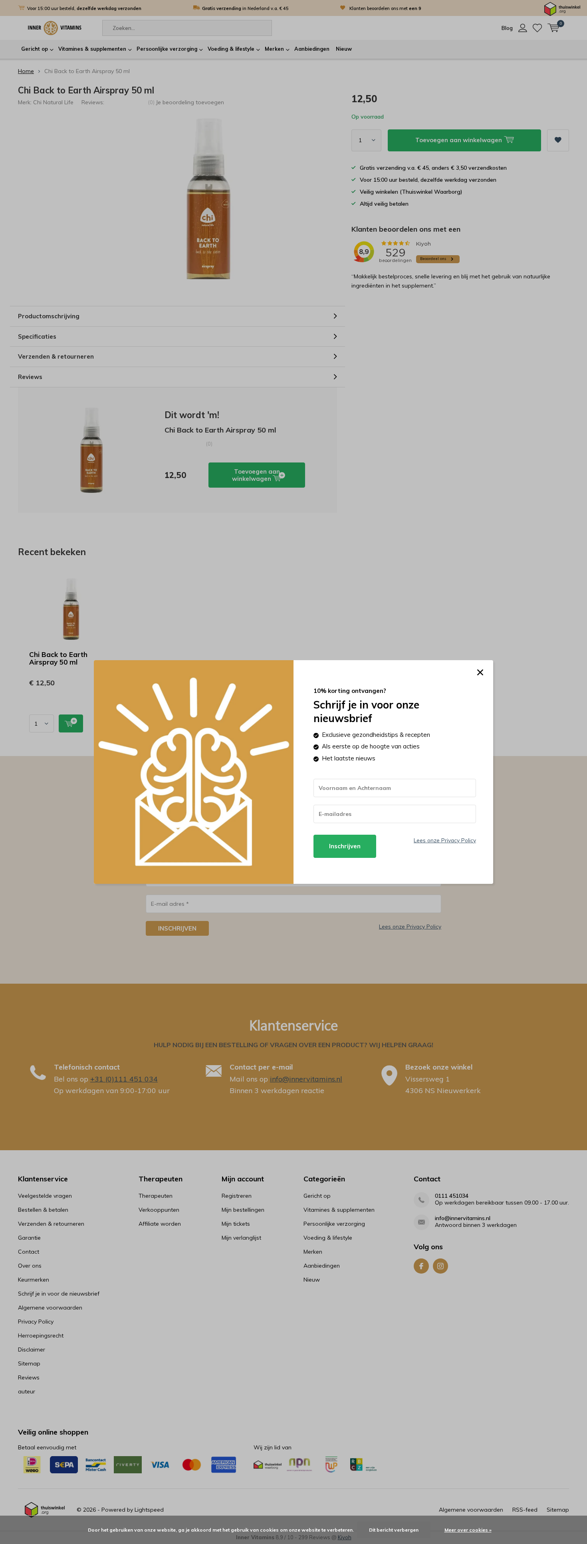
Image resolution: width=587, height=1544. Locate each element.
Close (480, 673)
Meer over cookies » (468, 1530)
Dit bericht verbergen (393, 1530)
